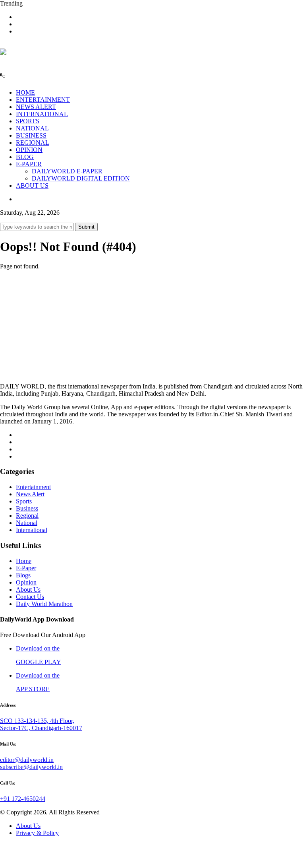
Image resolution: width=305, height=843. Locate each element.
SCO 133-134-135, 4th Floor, (37, 720)
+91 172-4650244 (22, 798)
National (26, 522)
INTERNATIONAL (42, 114)
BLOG (25, 156)
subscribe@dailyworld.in (31, 766)
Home (23, 560)
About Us (28, 589)
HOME (25, 92)
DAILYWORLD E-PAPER (67, 171)
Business (27, 508)
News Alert (30, 494)
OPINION (29, 149)
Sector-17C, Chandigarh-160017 (41, 728)
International (31, 529)
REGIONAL (32, 142)
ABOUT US (32, 185)
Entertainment (33, 487)
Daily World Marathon (44, 603)
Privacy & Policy (37, 832)
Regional (27, 515)
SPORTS (27, 121)
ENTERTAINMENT (43, 99)
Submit (86, 227)
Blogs (23, 575)
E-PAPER (29, 164)
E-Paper (26, 568)
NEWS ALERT (36, 106)
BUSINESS (31, 135)
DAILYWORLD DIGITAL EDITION (81, 178)
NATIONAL (32, 128)
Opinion (26, 582)
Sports (24, 501)
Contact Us (30, 596)
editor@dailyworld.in (27, 759)
